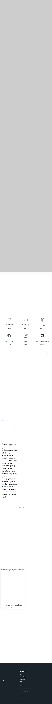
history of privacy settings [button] (25, 688)
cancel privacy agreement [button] (25, 691)
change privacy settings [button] (25, 685)
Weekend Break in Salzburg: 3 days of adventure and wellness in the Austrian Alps (12, 605)
